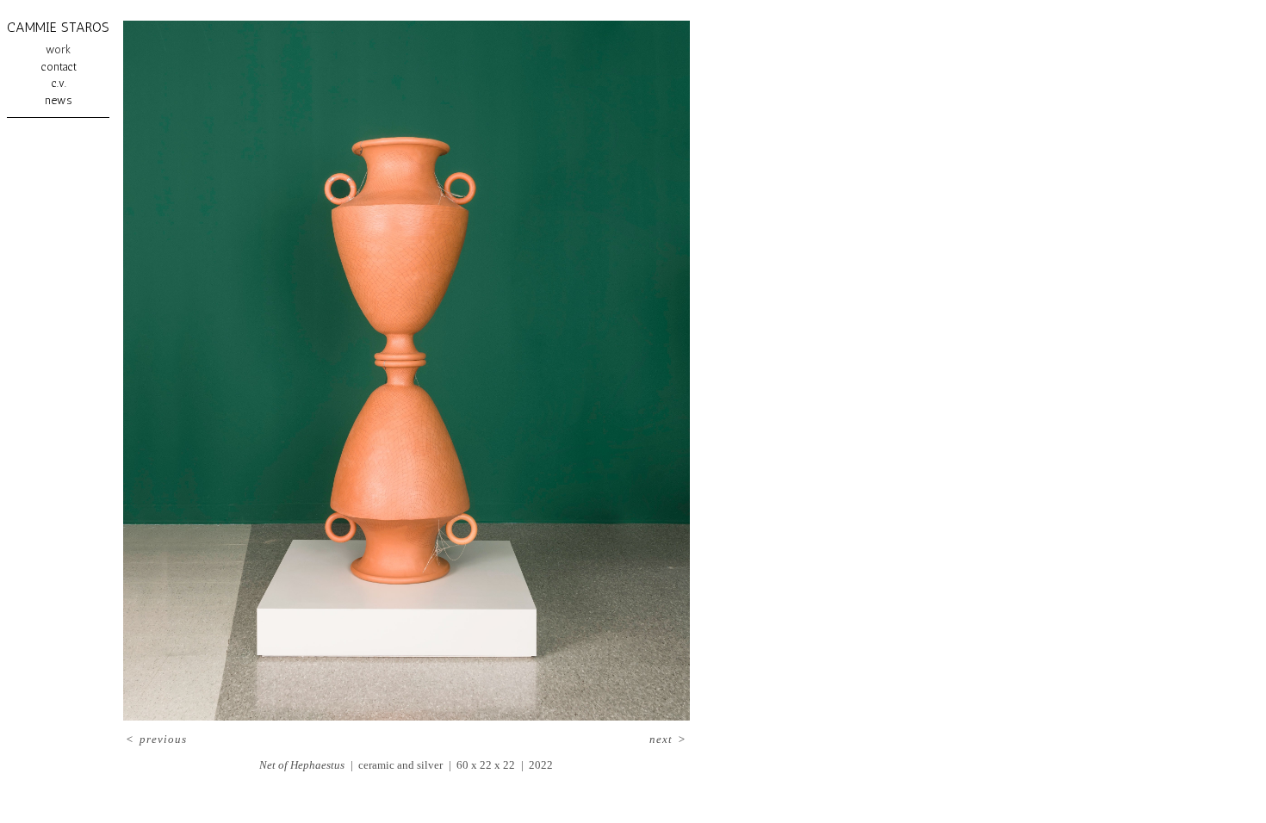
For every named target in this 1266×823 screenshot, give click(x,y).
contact (58, 66)
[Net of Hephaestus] (406, 371)
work (58, 49)
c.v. (58, 83)
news (58, 100)
